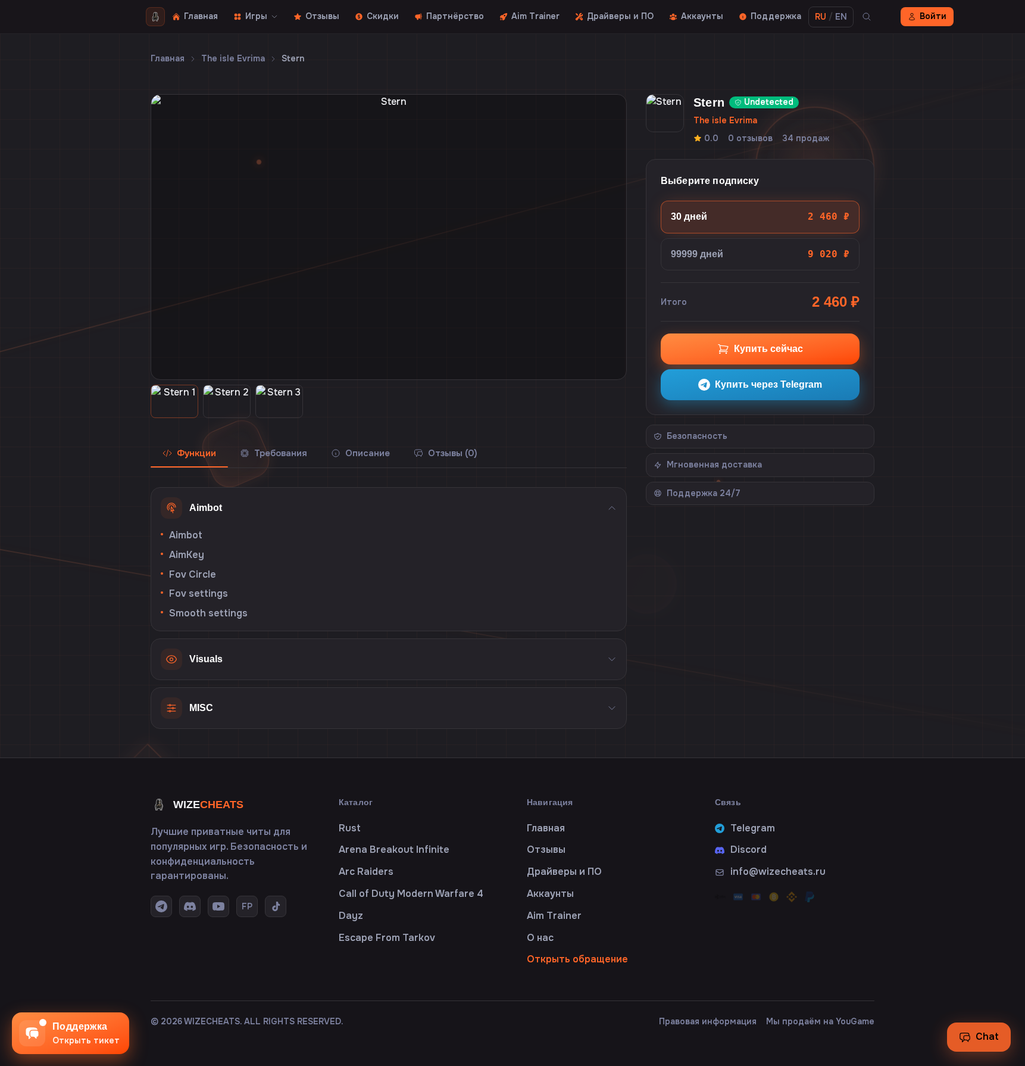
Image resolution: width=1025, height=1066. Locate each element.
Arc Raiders (366, 871)
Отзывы (322, 16)
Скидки (383, 16)
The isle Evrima (233, 58)
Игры (256, 16)
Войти (933, 16)
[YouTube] (218, 906)
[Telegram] (161, 906)
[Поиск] (866, 16)
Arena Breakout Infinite (394, 849)
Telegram (752, 828)
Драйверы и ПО (620, 16)
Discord (748, 849)
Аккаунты (702, 16)
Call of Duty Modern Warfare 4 (411, 893)
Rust (350, 828)
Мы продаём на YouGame (820, 1021)
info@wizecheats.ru (778, 871)
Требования (280, 453)
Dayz (351, 915)
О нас (540, 937)
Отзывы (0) (452, 453)
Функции (196, 453)
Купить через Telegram (768, 384)
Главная (201, 16)
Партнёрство (455, 16)
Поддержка (776, 16)
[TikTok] (275, 906)
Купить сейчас (768, 349)
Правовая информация (708, 1021)
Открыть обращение (577, 959)
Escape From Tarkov (387, 937)
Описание (367, 453)
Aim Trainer (535, 16)
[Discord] (190, 906)
